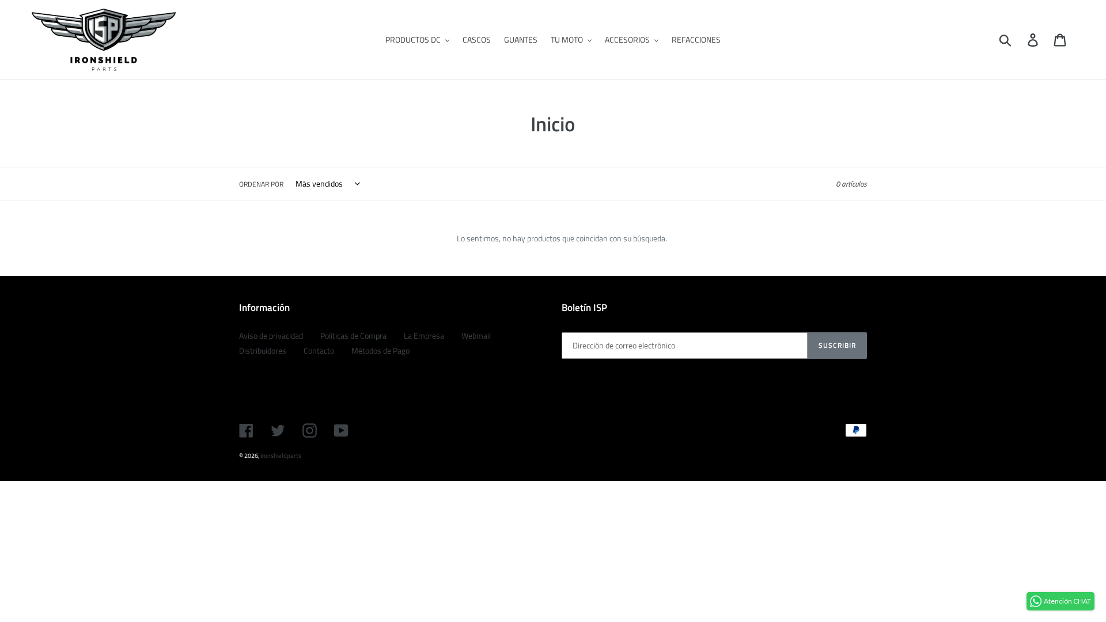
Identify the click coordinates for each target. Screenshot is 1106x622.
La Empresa (424, 335)
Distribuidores (262, 350)
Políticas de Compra (353, 335)
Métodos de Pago (380, 350)
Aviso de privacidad (271, 335)
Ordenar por (261, 184)
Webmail (476, 335)
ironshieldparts (280, 455)
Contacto (319, 350)
